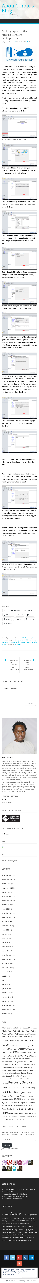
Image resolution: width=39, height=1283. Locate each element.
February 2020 (6, 947)
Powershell (25, 1076)
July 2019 (5, 976)
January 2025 (6, 892)
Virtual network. (28, 1105)
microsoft (12, 1064)
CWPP (26, 1049)
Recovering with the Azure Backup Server (28, 664)
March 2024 (6, 909)
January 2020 (6, 951)
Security (19, 1093)
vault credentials (15, 1105)
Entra (17, 1221)
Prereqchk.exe (6, 1079)
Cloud (24, 1215)
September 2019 (7, 968)
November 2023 (7, 917)
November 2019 (7, 959)
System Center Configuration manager (20, 1232)
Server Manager (21, 1096)
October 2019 (6, 963)
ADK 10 (32, 1028)
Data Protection (26, 638)
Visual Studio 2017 (9, 1109)
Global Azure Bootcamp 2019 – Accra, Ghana (19, 1189)
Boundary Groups (25, 1046)
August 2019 (6, 972)
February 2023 (6, 934)
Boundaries (16, 1046)
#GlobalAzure (16, 1028)
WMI (10, 1119)
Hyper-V (9, 1224)
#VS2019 (26, 1028)
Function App (7, 1056)
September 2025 (7, 888)
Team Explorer (21, 1102)
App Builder (5, 1215)
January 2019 (6, 1001)
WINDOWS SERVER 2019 (22, 1240)
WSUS (22, 1119)
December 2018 (7, 1005)
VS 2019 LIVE (8, 1192)
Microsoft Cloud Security (11, 1226)
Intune (27, 1059)
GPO (30, 1056)
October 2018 (6, 1014)
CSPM (21, 1049)
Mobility (23, 1226)
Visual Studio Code (15, 1113)
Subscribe (7, 1145)
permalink (18, 644)
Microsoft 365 (21, 1065)
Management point (7, 1061)
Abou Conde (9, 42)
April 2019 (5, 989)
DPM (25, 640)
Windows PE (14, 1116)
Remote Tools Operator (15, 1088)
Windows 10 (6, 1237)
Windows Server (19, 1237)
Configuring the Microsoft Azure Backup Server (14, 664)
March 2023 (6, 930)
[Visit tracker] (2, 847)
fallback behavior (27, 1052)
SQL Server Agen (25, 1099)
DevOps (24, 1218)
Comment (30, 703)
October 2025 (6, 884)
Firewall (35, 1052)
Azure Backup (15, 1036)
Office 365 (16, 1076)
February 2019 (6, 997)
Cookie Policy (10, 1275)
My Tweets (5, 834)
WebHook (28, 1113)
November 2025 (7, 880)
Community (14, 1049)
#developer (6, 1028)
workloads (16, 1119)
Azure (31, 42)
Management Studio (21, 1061)
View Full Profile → (8, 803)
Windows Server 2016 (24, 1116)
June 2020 (5, 942)
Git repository (20, 1055)
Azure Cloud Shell (16, 1040)
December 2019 (7, 955)
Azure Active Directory (16, 1031)
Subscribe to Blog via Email (15, 1127)
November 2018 (7, 1010)
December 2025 (7, 875)
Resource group (29, 1088)
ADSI (35, 1028)
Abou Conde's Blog (18, 8)
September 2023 (7, 926)
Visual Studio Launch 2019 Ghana (15, 1194)
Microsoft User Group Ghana (20, 1073)
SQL (26, 1230)
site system (31, 1096)
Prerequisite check (15, 1079)
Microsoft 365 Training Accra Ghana (16, 1196)
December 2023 (7, 913)
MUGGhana (6, 1076)
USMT (6, 1105)
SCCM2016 (9, 1092)
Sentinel (21, 1230)
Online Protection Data (23, 642)
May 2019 (5, 984)
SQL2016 (17, 1099)
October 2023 (6, 921)
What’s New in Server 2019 (13, 1199)
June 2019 (5, 980)
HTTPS (34, 1056)
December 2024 (7, 896)
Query (6, 1083)
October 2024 (6, 905)
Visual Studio (17, 1235)
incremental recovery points (13, 1059)
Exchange (29, 1221)
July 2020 (5, 938)
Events (20, 1052)
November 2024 (7, 901)
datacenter (9, 1052)
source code (7, 1099)
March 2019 (6, 993)
